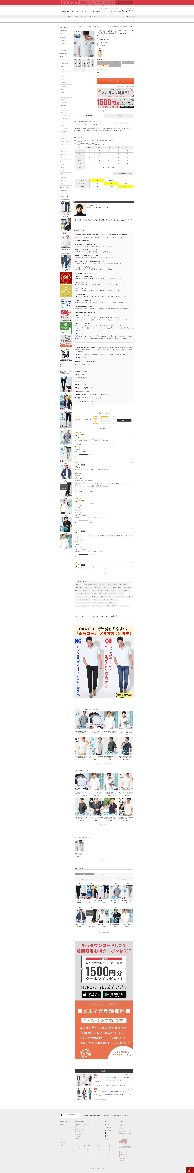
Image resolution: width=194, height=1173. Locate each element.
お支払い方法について (80, 1129)
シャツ (62, 92)
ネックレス (63, 170)
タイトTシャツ (102, 593)
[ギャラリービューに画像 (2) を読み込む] (80, 61)
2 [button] (103, 573)
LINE (108, 1124)
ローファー (97, 1153)
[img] (78, 432)
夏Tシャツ (103, 596)
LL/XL (102, 65)
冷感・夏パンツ (64, 108)
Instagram (109, 1127)
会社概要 (62, 1124)
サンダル (63, 154)
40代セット (63, 40)
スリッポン (63, 157)
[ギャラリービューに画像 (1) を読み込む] (75, 61)
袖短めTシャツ (124, 606)
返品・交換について (79, 1131)
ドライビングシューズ (65, 144)
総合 (84, 874)
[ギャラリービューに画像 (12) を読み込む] (80, 69)
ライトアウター (84, 876)
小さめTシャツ (104, 599)
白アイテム (102, 603)
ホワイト (100, 56)
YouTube (109, 1130)
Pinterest (109, 1135)
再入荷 (69, 16)
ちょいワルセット (65, 50)
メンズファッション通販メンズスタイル (82, 26)
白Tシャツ (94, 603)
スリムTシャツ (78, 593)
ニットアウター (63, 1153)
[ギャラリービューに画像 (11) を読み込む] (75, 69)
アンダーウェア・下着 (111, 1160)
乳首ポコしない (77, 21)
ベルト (62, 167)
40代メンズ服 (78, 587)
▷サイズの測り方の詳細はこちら (123, 173)
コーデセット (63, 37)
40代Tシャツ (78, 584)
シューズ (106, 21)
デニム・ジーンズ (65, 115)
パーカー (63, 69)
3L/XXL (115, 65)
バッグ (62, 164)
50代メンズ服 (127, 587)
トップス (93, 21)
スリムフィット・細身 (90, 593)
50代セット (63, 43)
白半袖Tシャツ (111, 603)
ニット (73, 1157)
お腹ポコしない (67, 21)
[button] (100, 111)
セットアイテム (75, 1153)
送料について (129, 16)
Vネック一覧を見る (103, 824)
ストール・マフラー (111, 1153)
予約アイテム (63, 190)
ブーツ (62, 138)
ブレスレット (64, 174)
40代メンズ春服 (122, 584)
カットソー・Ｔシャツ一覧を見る (104, 763)
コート (61, 1155)
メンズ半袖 (86, 596)
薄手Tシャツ (115, 606)
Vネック (77, 590)
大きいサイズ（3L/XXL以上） (82, 599)
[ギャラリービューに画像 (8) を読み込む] (84, 65)
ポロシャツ (63, 95)
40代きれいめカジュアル (90, 584)
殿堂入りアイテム (64, 187)
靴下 (62, 180)
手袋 (108, 1155)
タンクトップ (64, 102)
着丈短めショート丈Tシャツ (82, 606)
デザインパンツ (64, 125)
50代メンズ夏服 (107, 587)
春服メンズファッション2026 (82, 603)
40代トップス (102, 584)
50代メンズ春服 (117, 587)
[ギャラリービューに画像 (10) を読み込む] (92, 65)
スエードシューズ (65, 151)
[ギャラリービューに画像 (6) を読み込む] (75, 65)
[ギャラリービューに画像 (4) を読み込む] (88, 61)
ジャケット (63, 66)
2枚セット (63, 99)
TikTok (108, 1133)
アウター (86, 21)
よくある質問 (78, 1134)
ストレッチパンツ (65, 121)
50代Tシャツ (88, 587)
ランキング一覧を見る (104, 932)
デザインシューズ (65, 141)
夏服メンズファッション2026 (124, 596)
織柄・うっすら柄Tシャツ (98, 606)
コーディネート (91, 16)
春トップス (113, 599)
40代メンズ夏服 (112, 584)
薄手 (108, 606)
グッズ (112, 21)
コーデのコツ (100, 16)
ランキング (83, 16)
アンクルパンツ (64, 128)
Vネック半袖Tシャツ (97, 590)
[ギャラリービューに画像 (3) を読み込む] (84, 61)
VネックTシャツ (86, 590)
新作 (65, 16)
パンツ (99, 21)
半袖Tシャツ (95, 596)
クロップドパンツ (65, 131)
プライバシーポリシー (80, 1136)
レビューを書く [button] (124, 420)
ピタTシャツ (78, 596)
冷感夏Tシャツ (64, 82)
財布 (62, 183)
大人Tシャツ (95, 599)
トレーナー (63, 76)
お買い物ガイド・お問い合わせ (82, 1124)
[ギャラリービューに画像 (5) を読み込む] (92, 61)
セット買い (75, 16)
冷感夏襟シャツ (64, 86)
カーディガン (64, 73)
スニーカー (63, 148)
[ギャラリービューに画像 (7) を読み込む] (80, 65)
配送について (78, 1126)
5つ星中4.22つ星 (87, 419)
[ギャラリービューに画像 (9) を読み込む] (88, 65)
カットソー (104, 876)
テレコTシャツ (112, 593)
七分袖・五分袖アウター (66, 63)
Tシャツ (62, 89)
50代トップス (97, 587)
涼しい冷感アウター (65, 60)
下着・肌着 (63, 177)
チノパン (63, 112)
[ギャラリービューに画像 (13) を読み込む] (84, 69)
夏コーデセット (64, 47)
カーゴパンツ (64, 118)
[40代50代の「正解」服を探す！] (133, 21)
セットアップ (63, 53)
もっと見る (103, 860)
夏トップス (111, 596)
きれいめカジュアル (110, 590)
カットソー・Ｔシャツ (100, 26)
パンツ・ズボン (63, 105)
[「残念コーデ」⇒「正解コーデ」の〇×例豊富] (95, 11)
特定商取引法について (80, 1138)
